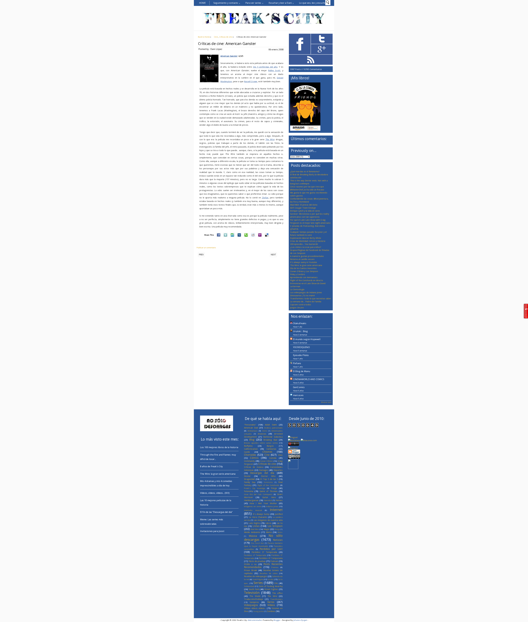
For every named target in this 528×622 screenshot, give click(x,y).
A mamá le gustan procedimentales (307, 256)
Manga (277, 529)
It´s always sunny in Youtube (303, 262)
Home (202, 2)
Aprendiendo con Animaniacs (304, 277)
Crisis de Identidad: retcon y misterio (307, 241)
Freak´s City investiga (254, 488)
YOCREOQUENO (301, 347)
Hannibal (268, 500)
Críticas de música (253, 467)
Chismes (267, 451)
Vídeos (271, 605)
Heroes (279, 500)
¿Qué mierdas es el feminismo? (305, 171)
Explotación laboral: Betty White (305, 238)
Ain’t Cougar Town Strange (303, 207)
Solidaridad (249, 586)
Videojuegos (251, 605)
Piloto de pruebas (257, 561)
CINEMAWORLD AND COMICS (308, 379)
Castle (247, 451)
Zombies (271, 611)
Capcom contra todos (300, 304)
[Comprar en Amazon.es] (305, 130)
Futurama (248, 491)
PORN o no (250, 564)
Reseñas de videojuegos (255, 576)
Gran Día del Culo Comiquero (258, 494)
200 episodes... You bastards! (304, 244)
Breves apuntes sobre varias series (261, 443)
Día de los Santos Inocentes (303, 268)
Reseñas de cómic (269, 573)
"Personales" (250, 424)
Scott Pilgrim (257, 579)
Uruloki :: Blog (300, 331)
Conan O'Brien (266, 461)
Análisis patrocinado (273, 428)
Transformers (276, 599)
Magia (266, 529)
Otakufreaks (299, 323)
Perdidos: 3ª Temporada (264, 552)
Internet (276, 509)
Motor (280, 532)
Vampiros (254, 602)
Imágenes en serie (252, 506)
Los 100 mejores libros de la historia (219, 447)
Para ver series (253, 2)
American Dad (251, 427)
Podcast (274, 561)
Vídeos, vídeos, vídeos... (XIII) (214, 492)
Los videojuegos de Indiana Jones (306, 292)
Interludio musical (253, 510)
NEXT (273, 254)
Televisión (252, 592)
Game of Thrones (269, 491)
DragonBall (249, 479)
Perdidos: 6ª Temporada (271, 558)
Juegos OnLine (297, 307)
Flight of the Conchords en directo (306, 280)
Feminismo (268, 482)
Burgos (270, 445)
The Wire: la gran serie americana (306, 265)
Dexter (247, 476)
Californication (251, 448)
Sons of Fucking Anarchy (271, 586)
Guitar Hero (269, 497)
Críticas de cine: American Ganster (227, 43)
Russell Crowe (250, 81)
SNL (276, 583)
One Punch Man (257, 543)
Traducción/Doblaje (253, 599)
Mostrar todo (326, 402)
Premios (274, 567)
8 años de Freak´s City (211, 466)
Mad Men (255, 529)
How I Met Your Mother (263, 503)
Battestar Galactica (273, 436)
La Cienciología (297, 289)
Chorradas (250, 454)
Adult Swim (271, 424)
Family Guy (249, 482)
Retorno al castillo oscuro (302, 259)
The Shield (254, 596)
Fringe (274, 488)
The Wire (272, 596)
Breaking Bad (270, 439)
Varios (270, 602)
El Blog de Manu (301, 371)
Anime (264, 431)
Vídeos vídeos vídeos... (255, 608)
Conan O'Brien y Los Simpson (304, 271)
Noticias (278, 539)
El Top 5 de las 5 (269, 479)
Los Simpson (275, 526)
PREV (201, 254)
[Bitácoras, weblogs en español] (309, 440)
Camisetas (271, 448)
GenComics (299, 387)
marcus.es (298, 395)
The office (277, 593)
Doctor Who (268, 476)
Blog (251, 439)
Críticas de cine (226, 37)
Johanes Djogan (300, 620)
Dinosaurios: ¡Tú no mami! (302, 295)
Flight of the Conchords (268, 485)
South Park (254, 589)
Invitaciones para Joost (212, 531)
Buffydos (248, 445)
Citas (280, 454)
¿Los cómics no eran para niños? (305, 247)
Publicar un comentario (206, 247)
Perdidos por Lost (271, 549)
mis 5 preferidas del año (265, 66)
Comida (273, 457)
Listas (256, 526)
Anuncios (262, 433)
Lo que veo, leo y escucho (312, 2)
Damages (263, 470)
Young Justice (258, 611)
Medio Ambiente (252, 532)
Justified (279, 514)
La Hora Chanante (258, 517)
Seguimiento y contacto (225, 2)
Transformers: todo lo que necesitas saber (310, 298)
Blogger (277, 620)
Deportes (278, 470)
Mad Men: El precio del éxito (303, 204)
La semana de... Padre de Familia (305, 301)
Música (253, 535)
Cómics (254, 457)
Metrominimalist (255, 620)
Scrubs (271, 579)
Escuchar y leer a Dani (280, 2)
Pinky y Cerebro (297, 274)
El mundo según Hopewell (306, 339)
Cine (216, 37)
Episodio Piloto (301, 355)
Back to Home (204, 37)
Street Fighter (271, 589)
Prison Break (250, 570)
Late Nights (254, 523)
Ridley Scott (274, 70)
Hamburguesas (251, 500)
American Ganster (228, 56)
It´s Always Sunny (261, 514)
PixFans (297, 363)
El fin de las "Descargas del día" (216, 512)
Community (249, 461)
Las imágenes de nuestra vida (268, 520)
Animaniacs (253, 431)
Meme (269, 532)
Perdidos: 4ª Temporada (255, 555)
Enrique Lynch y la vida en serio (305, 210)
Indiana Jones (272, 506)
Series (258, 582)
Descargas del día (262, 473)
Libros (268, 523)
